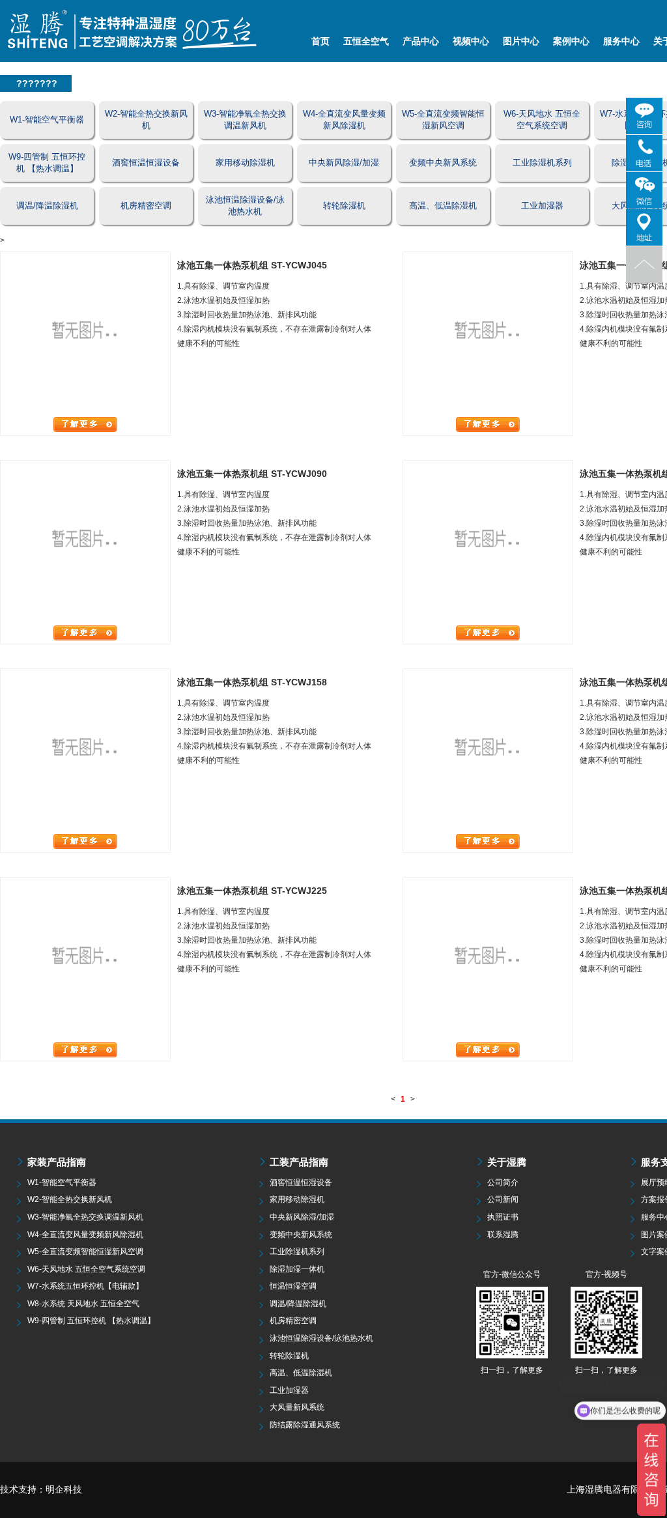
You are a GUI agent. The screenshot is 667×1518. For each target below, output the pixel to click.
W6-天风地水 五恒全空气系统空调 (86, 1269)
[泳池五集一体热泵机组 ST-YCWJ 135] (487, 959)
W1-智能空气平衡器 (61, 1182)
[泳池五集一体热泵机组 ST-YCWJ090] (85, 542)
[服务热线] (644, 153)
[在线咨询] (644, 116)
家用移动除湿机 (297, 1199)
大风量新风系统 (297, 1407)
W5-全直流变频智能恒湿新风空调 (85, 1251)
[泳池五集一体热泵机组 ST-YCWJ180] (487, 750)
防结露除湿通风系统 (305, 1424)
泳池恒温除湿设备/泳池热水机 (321, 1338)
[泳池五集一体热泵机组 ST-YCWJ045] (85, 333)
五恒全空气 (366, 41)
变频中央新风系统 (301, 1234)
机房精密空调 (293, 1320)
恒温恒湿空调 (293, 1286)
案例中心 (571, 41)
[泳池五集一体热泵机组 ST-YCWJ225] (85, 959)
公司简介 (502, 1182)
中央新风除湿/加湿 (302, 1217)
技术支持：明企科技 (41, 1489)
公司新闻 (502, 1199)
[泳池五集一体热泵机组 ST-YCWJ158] (85, 750)
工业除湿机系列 (297, 1251)
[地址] (644, 227)
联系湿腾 (502, 1234)
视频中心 (471, 41)
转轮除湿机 (289, 1355)
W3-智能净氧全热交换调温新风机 (85, 1217)
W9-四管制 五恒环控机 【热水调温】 (91, 1320)
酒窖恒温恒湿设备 (301, 1182)
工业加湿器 (289, 1390)
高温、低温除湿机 (301, 1372)
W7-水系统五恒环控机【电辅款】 (85, 1286)
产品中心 (421, 41)
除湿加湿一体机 (297, 1269)
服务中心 (621, 41)
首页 (320, 41)
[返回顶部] (644, 264)
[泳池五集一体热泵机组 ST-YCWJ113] (487, 542)
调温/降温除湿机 (298, 1303)
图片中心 (521, 41)
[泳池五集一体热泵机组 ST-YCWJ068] (487, 333)
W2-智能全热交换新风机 (69, 1199)
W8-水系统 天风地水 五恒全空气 (83, 1303)
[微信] (644, 190)
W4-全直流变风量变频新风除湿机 (85, 1234)
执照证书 (502, 1217)
